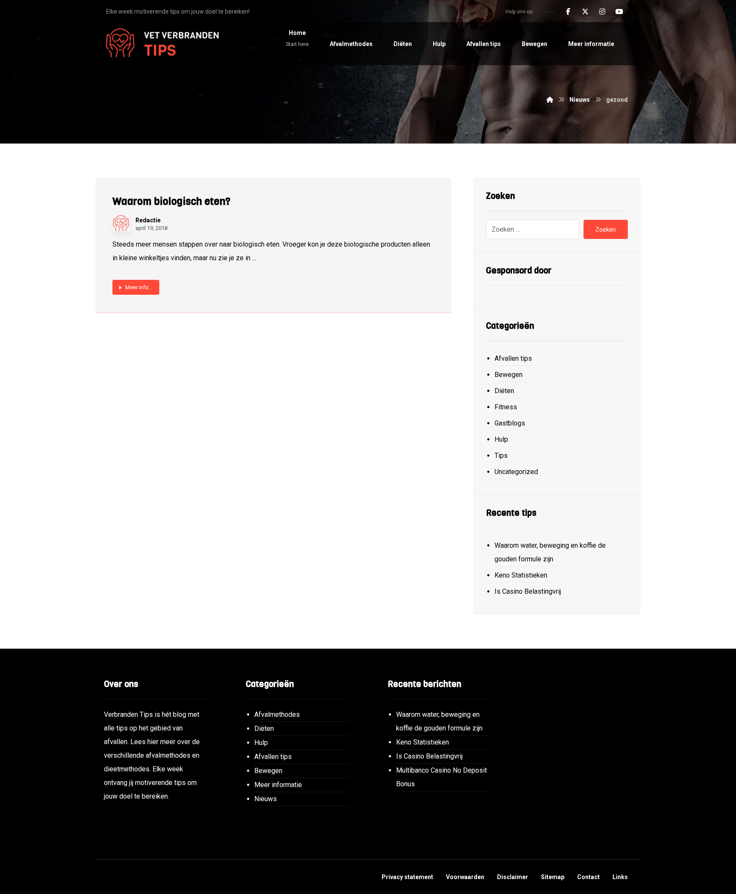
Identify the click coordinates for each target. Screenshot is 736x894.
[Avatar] (120, 223)
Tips (501, 455)
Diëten (504, 391)
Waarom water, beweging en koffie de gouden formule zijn (550, 552)
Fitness (505, 407)
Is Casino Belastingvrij (527, 591)
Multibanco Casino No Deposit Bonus (441, 777)
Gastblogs (509, 423)
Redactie (148, 220)
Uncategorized (516, 472)
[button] (568, 11)
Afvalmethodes (277, 714)
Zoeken (605, 229)
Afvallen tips (513, 358)
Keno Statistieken (520, 575)
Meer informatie (278, 785)
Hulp (501, 439)
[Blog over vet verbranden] (159, 43)
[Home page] (549, 99)
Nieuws (265, 799)
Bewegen (508, 375)
